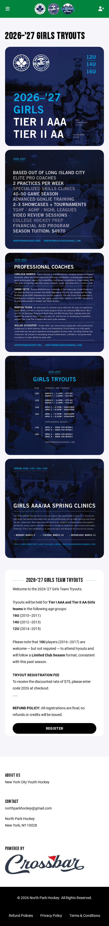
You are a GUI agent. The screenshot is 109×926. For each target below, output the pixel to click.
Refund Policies (21, 915)
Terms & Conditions (84, 915)
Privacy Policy (51, 915)
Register (54, 728)
